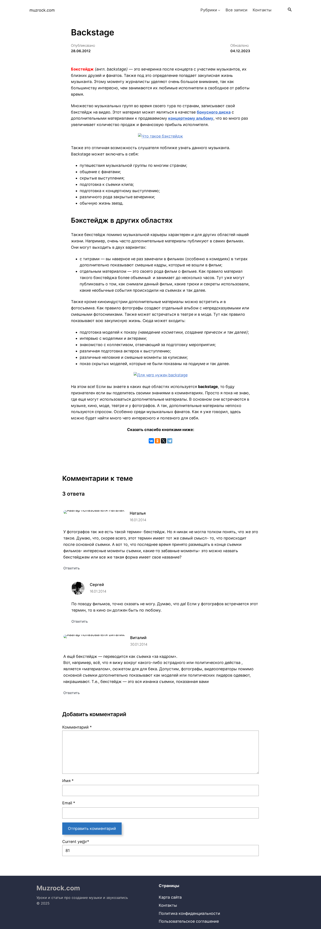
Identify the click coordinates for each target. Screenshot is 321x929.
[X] (163, 440)
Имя (68, 780)
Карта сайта (170, 897)
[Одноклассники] (157, 440)
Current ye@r (75, 841)
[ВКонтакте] (151, 440)
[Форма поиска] (289, 10)
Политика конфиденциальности (189, 913)
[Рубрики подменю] (219, 10)
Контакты (168, 905)
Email (68, 803)
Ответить (71, 568)
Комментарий (77, 727)
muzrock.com (42, 10)
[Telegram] (169, 440)
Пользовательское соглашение (189, 921)
